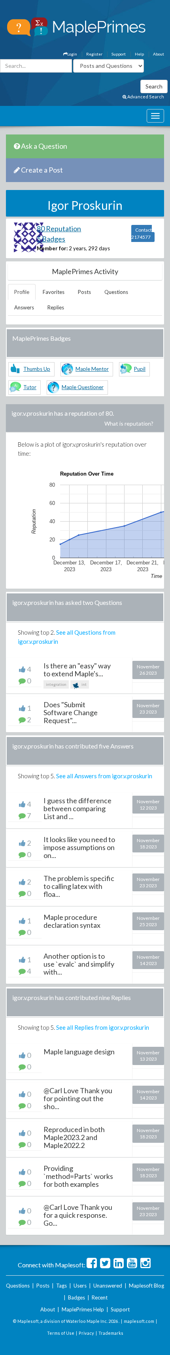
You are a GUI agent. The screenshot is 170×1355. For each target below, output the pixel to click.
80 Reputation (59, 228)
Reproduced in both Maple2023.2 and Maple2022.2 (74, 1137)
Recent (100, 1297)
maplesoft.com (139, 1321)
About (158, 54)
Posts (84, 292)
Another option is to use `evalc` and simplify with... (78, 964)
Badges (76, 1297)
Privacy (86, 1333)
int (84, 684)
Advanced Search (145, 96)
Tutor (29, 387)
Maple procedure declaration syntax (71, 921)
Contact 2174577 (141, 233)
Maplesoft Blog (146, 1285)
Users (80, 1285)
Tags (61, 1285)
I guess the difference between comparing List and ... (77, 808)
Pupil (139, 369)
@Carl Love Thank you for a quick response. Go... (77, 1215)
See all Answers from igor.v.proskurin (104, 775)
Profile (21, 292)
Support (118, 54)
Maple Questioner (83, 387)
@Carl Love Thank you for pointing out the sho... (77, 1098)
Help (139, 54)
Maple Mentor (92, 369)
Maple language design (79, 1051)
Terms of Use (60, 1333)
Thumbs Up (36, 369)
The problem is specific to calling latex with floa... (78, 886)
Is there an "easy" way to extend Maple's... (77, 669)
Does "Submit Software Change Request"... (70, 712)
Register (94, 54)
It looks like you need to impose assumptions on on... (79, 847)
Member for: (52, 248)
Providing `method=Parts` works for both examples (78, 1176)
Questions (116, 292)
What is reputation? (128, 423)
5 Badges (51, 238)
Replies (55, 307)
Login (72, 54)
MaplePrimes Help (83, 1309)
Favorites (53, 292)
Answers (24, 307)
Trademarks (110, 1333)
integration (56, 684)
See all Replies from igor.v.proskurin (102, 1027)
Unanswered (107, 1285)
